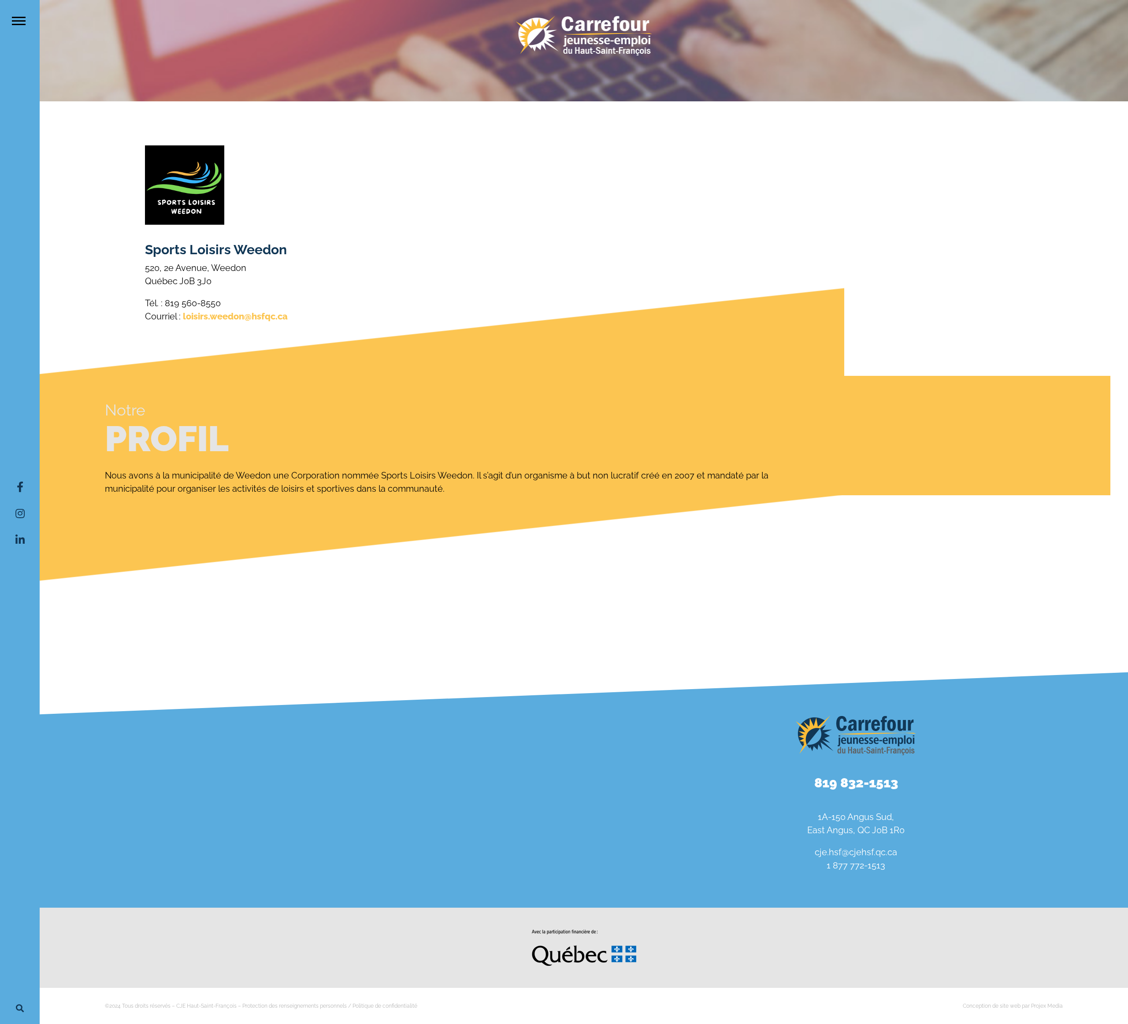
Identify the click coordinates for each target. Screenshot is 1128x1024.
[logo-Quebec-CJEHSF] (584, 932)
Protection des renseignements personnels (294, 1006)
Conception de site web (991, 1006)
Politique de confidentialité (384, 1006)
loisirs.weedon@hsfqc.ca (235, 316)
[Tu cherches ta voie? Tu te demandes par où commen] (494, 848)
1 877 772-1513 (856, 865)
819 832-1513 (856, 782)
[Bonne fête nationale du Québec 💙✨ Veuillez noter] (129, 744)
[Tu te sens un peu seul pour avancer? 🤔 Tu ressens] (312, 848)
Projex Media (1047, 1006)
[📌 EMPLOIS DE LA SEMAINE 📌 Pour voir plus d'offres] (312, 744)
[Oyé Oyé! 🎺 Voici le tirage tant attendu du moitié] (494, 744)
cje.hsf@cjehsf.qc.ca (856, 852)
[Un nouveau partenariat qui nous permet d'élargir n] (129, 848)
